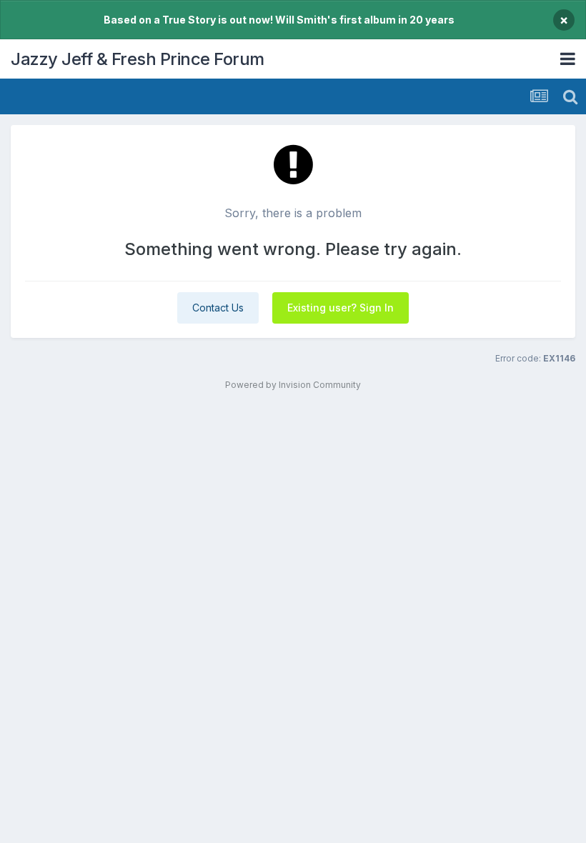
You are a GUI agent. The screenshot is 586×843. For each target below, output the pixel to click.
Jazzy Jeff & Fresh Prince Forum (137, 59)
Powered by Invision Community (293, 384)
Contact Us (218, 307)
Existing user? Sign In (340, 307)
